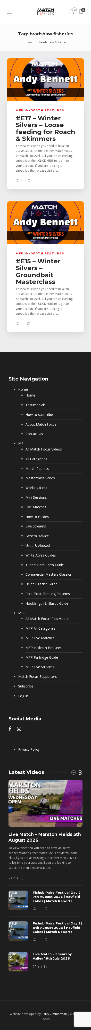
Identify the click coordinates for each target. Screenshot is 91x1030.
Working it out (36, 487)
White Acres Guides (40, 555)
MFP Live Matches (40, 638)
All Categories (36, 459)
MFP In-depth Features (40, 110)
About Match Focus (40, 424)
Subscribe (25, 686)
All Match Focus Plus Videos (47, 618)
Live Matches (35, 507)
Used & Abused (37, 545)
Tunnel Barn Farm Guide (44, 565)
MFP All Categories (40, 628)
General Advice (37, 536)
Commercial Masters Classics (48, 574)
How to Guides (37, 516)
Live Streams (35, 526)
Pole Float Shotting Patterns (47, 593)
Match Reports (37, 468)
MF (20, 443)
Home (29, 42)
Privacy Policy (29, 749)
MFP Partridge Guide (41, 657)
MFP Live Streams (39, 666)
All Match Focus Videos (43, 449)
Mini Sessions (36, 497)
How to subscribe (39, 414)
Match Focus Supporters (37, 676)
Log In (23, 696)
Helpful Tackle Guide (41, 584)
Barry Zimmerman (54, 1014)
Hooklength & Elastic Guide (46, 603)
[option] (45, 878)
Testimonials (35, 405)
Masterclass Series (40, 478)
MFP (21, 613)
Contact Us (34, 433)
